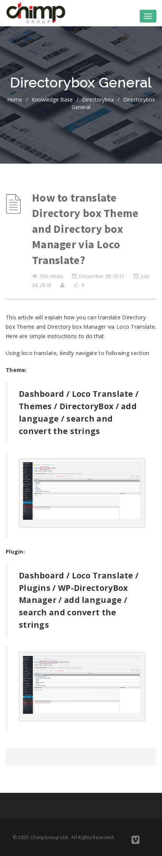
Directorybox (98, 99)
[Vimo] (135, 841)
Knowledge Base (52, 99)
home (14, 99)
